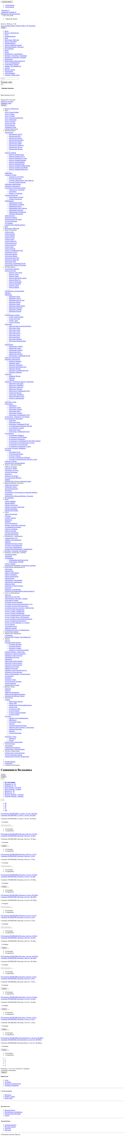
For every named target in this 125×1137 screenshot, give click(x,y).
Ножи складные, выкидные (14, 507)
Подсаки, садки (10, 402)
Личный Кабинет (10, 1125)
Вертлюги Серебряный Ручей (19, 391)
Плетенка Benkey (11, 254)
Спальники (9, 676)
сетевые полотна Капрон (14, 602)
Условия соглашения (11, 1085)
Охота (7, 52)
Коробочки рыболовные (13, 582)
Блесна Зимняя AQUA (17, 156)
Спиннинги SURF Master (18, 437)
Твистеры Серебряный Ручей (19, 431)
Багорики (8, 569)
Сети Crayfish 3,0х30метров (14, 611)
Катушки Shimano (15, 339)
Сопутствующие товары (13, 755)
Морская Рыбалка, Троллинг (14, 47)
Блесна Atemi (14, 276)
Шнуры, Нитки (10, 70)
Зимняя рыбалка (10, 36)
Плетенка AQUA (11, 252)
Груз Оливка (9, 114)
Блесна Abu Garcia (15, 272)
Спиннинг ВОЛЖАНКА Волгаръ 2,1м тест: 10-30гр (18, 876)
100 (6, 810)
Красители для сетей (12, 597)
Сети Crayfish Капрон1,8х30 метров (17, 615)
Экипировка (9, 71)
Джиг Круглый (14, 319)
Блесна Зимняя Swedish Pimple (19, 166)
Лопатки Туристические (13, 665)
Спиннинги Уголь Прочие (18, 444)
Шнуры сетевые (11, 628)
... (9, 151)
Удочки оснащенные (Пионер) (19, 457)
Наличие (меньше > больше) (14, 794)
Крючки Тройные (15, 372)
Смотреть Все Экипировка (14, 742)
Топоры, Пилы (10, 679)
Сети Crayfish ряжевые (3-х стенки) (17, 622)
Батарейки (9, 746)
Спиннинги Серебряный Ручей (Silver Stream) (25, 441)
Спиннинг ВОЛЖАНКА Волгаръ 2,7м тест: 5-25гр (18, 1019)
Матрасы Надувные (12, 666)
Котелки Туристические (13, 663)
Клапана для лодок (12, 470)
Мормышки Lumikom (16, 204)
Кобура (8, 542)
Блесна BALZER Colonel (17, 278)
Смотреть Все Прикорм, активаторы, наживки (20, 565)
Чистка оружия (10, 531)
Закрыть (4, 1072)
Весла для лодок (11, 466)
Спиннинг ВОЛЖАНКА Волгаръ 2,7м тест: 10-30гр (18, 999)
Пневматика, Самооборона (14, 54)
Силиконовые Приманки (14, 418)
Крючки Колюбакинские (17, 367)
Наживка (8, 556)
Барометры (9, 571)
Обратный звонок (11, 19)
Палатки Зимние (11, 217)
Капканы (8, 520)
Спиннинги (9, 433)
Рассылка (8, 1130)
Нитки (7, 690)
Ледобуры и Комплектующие (15, 188)
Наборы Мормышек (16, 214)
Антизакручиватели (12, 269)
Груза (6, 34)
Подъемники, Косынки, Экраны (16, 598)
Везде (6, 31)
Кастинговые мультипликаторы (20, 326)
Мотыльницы (10, 216)
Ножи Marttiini (10, 501)
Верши (8, 293)
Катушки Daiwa (14, 333)
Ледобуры (13, 191)
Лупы (11, 740)
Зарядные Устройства (12, 747)
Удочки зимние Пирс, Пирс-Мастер (21, 180)
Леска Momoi (10, 236)
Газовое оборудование (13, 642)
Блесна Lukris (14, 285)
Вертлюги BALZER (16, 383)
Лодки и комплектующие (13, 45)
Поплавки (9, 404)
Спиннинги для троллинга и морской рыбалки (21, 492)
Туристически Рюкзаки (13, 681)
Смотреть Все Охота (11, 534)
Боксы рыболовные (12, 573)
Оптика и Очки (10, 736)
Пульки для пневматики (13, 545)
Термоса (8, 678)
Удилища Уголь (14, 452)
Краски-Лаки (10, 584)
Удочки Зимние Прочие (17, 182)
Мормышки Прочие (16, 210)
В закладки (9, 829)
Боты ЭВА (13, 703)
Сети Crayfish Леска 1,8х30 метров (17, 617)
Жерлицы (8, 173)
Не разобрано (9, 48)
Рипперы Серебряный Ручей (19, 424)
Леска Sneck (9, 239)
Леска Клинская (11, 243)
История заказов (10, 1127)
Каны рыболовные (11, 576)
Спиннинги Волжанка (17, 439)
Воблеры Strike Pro (15, 308)
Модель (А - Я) (10, 791)
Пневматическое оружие (13, 543)
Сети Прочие (10, 624)
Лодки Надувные (11, 472)
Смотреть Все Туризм (12, 685)
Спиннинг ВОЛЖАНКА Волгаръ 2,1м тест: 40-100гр (18, 897)
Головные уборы (15, 722)
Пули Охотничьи (11, 523)
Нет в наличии (6, 825)
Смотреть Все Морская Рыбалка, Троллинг (19, 496)
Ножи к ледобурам (15, 193)
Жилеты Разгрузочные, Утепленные (21, 727)
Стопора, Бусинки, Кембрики (15, 448)
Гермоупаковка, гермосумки (15, 652)
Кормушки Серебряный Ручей (19, 356)
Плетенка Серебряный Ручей (15, 263)
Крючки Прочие (15, 369)
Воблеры (8, 295)
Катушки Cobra (14, 332)
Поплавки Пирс (15, 411)
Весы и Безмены (11, 574)
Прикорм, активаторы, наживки (15, 57)
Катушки (8, 324)
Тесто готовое (10, 564)
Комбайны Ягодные (12, 657)
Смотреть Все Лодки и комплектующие (18, 481)
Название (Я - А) (10, 786)
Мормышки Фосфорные (17, 212)
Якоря (7, 479)
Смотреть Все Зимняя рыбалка (15, 225)
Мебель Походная (11, 668)
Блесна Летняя (10, 271)
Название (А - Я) (10, 784)
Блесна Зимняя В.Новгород (18, 169)
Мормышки (9, 201)
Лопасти (8, 474)
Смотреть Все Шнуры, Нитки (15, 696)
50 (5, 807)
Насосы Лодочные (11, 476)
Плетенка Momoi (11, 256)
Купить (4, 846)
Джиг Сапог (13, 320)
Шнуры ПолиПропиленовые (15, 694)
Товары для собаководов (13, 66)
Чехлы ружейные (11, 529)
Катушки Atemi (14, 330)
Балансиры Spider (15, 143)
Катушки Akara (14, 328)
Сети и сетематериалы (12, 63)
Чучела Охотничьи (11, 533)
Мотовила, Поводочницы (14, 586)
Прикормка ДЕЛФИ (16, 562)
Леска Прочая (10, 248)
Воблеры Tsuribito (15, 309)
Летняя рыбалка (10, 43)
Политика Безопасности (13, 1084)
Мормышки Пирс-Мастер (18, 208)
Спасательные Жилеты (13, 478)
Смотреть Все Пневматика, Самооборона (18, 549)
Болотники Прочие (16, 701)
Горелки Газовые (15, 648)
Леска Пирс (9, 247)
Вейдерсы (13, 720)
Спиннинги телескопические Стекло (22, 443)
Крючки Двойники (16, 365)
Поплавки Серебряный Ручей (19, 415)
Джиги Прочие (14, 322)
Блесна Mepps (14, 287)
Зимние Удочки (10, 175)
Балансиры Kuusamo (16, 140)
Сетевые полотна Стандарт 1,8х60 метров (19, 608)
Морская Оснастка (11, 485)
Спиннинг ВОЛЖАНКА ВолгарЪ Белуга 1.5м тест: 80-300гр (21, 1040)
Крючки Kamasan (15, 361)
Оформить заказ (6, 103)
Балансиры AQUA (15, 134)
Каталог (4, 105)
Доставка (8, 1082)
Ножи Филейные (11, 509)
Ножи (7, 50)
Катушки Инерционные (17, 341)
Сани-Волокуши (11, 221)
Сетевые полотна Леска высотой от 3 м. (19, 604)
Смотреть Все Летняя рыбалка (15, 463)
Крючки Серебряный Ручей (18, 370)
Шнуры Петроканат (12, 692)
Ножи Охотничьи (11, 505)
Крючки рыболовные (12, 186)
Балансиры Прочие (16, 149)
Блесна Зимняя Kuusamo (17, 160)
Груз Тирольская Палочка (14, 118)
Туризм (7, 68)
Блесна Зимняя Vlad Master (18, 167)
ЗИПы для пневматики (13, 540)
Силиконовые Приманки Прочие (20, 426)
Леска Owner (10, 237)
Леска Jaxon (9, 232)
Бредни (8, 595)
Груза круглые (10, 123)
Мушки (12, 378)
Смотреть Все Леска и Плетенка (15, 265)
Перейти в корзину (7, 101)
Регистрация (9, 7)
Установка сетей (11, 626)
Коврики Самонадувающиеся (15, 654)
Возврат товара (10, 1096)
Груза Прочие (10, 125)
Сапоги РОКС (14, 714)
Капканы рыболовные (13, 184)
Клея (6, 38)
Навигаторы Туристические (15, 753)
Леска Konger (10, 234)
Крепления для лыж (16, 197)
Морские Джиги (11, 487)
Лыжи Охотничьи (11, 195)
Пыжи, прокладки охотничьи (15, 525)
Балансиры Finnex (15, 138)
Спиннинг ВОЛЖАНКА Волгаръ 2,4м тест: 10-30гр (18, 938)
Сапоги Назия (14, 711)
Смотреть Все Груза (11, 129)
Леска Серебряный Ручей (14, 250)
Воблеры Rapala (15, 302)
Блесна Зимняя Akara (16, 154)
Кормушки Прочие (15, 354)
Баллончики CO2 (11, 538)
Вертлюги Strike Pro (16, 387)
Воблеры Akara (14, 296)
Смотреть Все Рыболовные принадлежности (19, 591)
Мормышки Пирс (15, 206)
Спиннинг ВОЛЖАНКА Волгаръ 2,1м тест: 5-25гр (18, 917)
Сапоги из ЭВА (14, 709)
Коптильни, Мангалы (12, 40)
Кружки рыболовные (12, 357)
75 (5, 808)
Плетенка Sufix (10, 261)
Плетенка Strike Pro (12, 260)
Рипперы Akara (14, 422)
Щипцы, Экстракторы (13, 589)
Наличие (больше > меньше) (14, 796)
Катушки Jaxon (14, 335)
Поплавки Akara (15, 407)
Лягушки (12, 420)
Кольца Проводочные (16, 396)
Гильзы (8, 516)
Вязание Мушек (15, 376)
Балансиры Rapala (15, 142)
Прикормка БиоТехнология (18, 560)
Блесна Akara (14, 274)
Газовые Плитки (15, 646)
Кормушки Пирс (15, 352)
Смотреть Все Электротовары (15, 749)
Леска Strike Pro (10, 241)
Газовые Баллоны (15, 644)
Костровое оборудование (14, 661)
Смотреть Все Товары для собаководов (18, 637)
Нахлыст (8, 374)
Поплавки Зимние (15, 409)
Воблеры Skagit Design (17, 306)
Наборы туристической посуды (16, 670)
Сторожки (9, 223)
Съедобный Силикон (16, 428)
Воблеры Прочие (15, 311)
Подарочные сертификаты (13, 1112)
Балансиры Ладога (15, 147)
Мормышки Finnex (15, 203)
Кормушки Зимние (15, 350)
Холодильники (10, 683)
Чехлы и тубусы (11, 461)
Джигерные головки (12, 315)
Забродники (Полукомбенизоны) (20, 705)
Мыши (11, 380)
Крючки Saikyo (14, 363)
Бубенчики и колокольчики (14, 291)
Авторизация (9, 5)
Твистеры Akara (15, 430)
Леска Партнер (10, 245)
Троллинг (8, 494)
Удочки (8, 450)
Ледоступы (13, 707)
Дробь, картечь (10, 518)
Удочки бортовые (15, 178)
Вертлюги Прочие (15, 389)
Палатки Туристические (13, 672)
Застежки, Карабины (16, 394)
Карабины (9, 635)
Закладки (8, 1128)
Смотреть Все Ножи (11, 510)
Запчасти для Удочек (16, 177)
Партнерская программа (13, 1114)
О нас (6, 1080)
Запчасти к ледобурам (16, 190)
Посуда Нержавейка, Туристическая (17, 674)
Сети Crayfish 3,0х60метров (14, 613)
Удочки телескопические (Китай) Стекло (23, 459)
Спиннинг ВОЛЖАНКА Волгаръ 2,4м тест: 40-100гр (18, 958)
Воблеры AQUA (15, 298)
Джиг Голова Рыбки (16, 317)
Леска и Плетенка (11, 41)
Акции (7, 1115)
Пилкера (8, 490)
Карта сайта (9, 1098)
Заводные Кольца (15, 393)
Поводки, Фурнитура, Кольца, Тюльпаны (19, 381)
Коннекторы (9, 578)
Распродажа (9, 59)
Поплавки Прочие (15, 413)
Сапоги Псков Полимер (17, 712)
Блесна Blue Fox (15, 280)
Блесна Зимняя (10, 153)
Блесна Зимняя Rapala (16, 164)
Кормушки (9, 344)
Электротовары (10, 73)
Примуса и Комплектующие (19, 650)
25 (5, 805)
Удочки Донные (15, 456)
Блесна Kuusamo (15, 284)
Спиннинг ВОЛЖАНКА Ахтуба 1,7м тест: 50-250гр (18, 815)
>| (5, 1065)
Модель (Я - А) (10, 793)
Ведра (7, 641)
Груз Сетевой (10, 116)
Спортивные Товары (12, 64)
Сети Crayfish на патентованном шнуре (18, 619)
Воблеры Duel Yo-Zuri (16, 300)
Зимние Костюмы (15, 729)
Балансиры (9, 132)
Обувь (7, 699)
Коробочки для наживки (13, 580)
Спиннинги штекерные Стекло (20, 446)
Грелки (12, 724)
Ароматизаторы (11, 554)
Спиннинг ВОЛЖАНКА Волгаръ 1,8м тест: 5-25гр (18, 856)
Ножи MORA (10, 503)
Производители (10, 1110)
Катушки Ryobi (14, 337)
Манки (8, 521)
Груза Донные (10, 121)
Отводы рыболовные (16, 398)
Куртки (12, 731)
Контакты (8, 1095)
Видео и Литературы (12, 33)
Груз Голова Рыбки (12, 112)
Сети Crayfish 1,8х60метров (14, 610)
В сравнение (9, 831)
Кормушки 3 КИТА (16, 346)
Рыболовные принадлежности (15, 61)
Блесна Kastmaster (15, 282)
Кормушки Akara (15, 348)
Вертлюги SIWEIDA (16, 385)
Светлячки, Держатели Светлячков (17, 417)
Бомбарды (13, 405)
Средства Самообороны (13, 547)
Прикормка (9, 558)
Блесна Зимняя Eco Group (18, 158)
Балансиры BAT (15, 136)
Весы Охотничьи (11, 514)
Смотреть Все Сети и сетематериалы (17, 630)
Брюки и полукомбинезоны (18, 718)
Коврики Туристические (13, 655)
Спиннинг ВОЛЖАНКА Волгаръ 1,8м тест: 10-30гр (18, 836)
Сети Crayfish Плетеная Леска (15, 621)
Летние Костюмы (15, 733)
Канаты (8, 689)
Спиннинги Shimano (16, 435)
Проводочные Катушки (13, 219)
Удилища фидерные (16, 454)
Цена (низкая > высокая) (13, 787)
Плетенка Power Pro (12, 258)
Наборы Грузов (10, 127)
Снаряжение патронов (13, 527)
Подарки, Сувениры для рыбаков (16, 55)
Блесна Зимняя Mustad (17, 162)
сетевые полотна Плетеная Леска (16, 606)
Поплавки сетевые (11, 600)
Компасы (8, 659)
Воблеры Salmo (14, 304)
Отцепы (8, 587)
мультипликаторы (11, 489)
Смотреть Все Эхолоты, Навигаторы (17, 756)
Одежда (8, 716)
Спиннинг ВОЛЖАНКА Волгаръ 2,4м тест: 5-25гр (18, 978)
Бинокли (12, 738)
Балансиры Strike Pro (16, 145)
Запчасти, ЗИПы (11, 468)
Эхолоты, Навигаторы (12, 75)
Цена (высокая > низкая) (13, 789)
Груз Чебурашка (11, 120)
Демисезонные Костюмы (17, 725)
